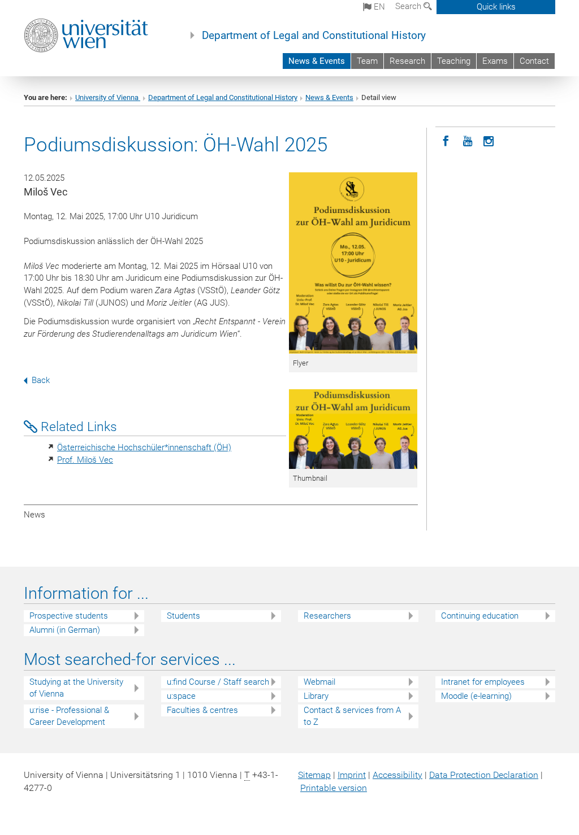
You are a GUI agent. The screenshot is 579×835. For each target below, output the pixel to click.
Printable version (333, 787)
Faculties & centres (202, 710)
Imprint (352, 774)
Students (183, 616)
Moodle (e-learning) (476, 696)
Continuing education (479, 616)
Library (316, 696)
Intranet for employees (483, 682)
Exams (495, 61)
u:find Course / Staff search (218, 682)
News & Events (316, 61)
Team (367, 61)
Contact (534, 61)
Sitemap (314, 774)
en (378, 7)
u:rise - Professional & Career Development (69, 716)
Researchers (327, 616)
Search (409, 6)
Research (407, 61)
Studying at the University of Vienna (76, 688)
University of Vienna (107, 97)
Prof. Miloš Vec (85, 460)
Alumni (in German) (64, 630)
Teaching (453, 61)
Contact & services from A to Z (352, 716)
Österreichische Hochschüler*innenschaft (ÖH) (144, 447)
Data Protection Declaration (483, 774)
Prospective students (68, 616)
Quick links (496, 7)
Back (41, 380)
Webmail (319, 682)
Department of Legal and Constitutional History (314, 35)
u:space (181, 696)
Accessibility (397, 774)
